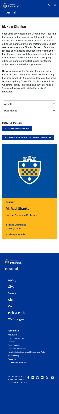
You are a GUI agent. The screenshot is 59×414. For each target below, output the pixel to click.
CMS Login (16, 319)
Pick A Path (16, 313)
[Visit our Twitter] (47, 377)
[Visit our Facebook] (28, 377)
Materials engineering (17, 129)
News (12, 293)
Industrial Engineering (16, 224)
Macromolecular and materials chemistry (28, 137)
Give (11, 287)
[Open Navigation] (55, 5)
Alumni (13, 300)
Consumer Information (17, 348)
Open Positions (14, 345)
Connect (11, 341)
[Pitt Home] (29, 7)
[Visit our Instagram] (37, 377)
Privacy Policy (13, 355)
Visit (11, 306)
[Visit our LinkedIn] (42, 377)
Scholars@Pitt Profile (15, 234)
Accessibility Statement (17, 362)
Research (12, 359)
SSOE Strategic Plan (16, 338)
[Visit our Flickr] (33, 377)
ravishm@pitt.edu (14, 228)
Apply (12, 280)
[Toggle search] (49, 5)
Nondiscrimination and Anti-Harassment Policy (27, 352)
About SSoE (12, 335)
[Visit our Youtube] (52, 377)
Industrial (9, 12)
